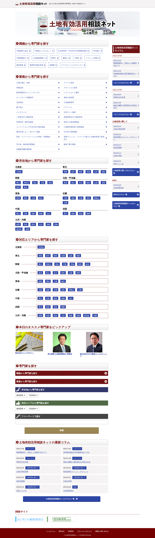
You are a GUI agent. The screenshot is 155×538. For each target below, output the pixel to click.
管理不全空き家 (22, 462)
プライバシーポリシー (84, 531)
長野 (103, 182)
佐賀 (25, 224)
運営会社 (62, 531)
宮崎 (56, 224)
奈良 (88, 198)
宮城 (88, 172)
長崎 (48, 224)
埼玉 (35, 182)
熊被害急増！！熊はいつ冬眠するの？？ (31, 452)
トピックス (30, 449)
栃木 (25, 187)
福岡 (18, 224)
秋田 (80, 172)
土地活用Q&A (68, 491)
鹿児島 (18, 229)
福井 (88, 182)
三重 (33, 198)
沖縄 (27, 229)
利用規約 (71, 531)
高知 (80, 213)
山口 (48, 213)
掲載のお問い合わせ (102, 531)
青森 (65, 172)
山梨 (96, 182)
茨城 (50, 182)
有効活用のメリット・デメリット (76, 471)
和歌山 (96, 198)
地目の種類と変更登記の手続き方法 (76, 462)
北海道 (18, 172)
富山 (73, 182)
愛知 (25, 198)
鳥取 (33, 213)
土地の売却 (67, 481)
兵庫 (65, 203)
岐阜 (40, 198)
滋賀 (73, 198)
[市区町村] (33, 395)
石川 (80, 182)
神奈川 (26, 182)
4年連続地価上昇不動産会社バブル (76, 452)
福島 (103, 172)
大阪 (65, 198)
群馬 (18, 187)
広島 (25, 213)
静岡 (18, 198)
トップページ (50, 531)
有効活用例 (20, 481)
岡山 (18, 213)
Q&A (75, 487)
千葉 (42, 182)
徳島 (73, 213)
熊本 (33, 224)
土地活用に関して (32, 468)
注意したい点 (21, 491)
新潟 (65, 182)
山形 (96, 172)
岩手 (73, 172)
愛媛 (88, 213)
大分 (40, 224)
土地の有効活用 (22, 471)
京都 (80, 198)
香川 (65, 213)
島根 (40, 213)
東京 (18, 182)
